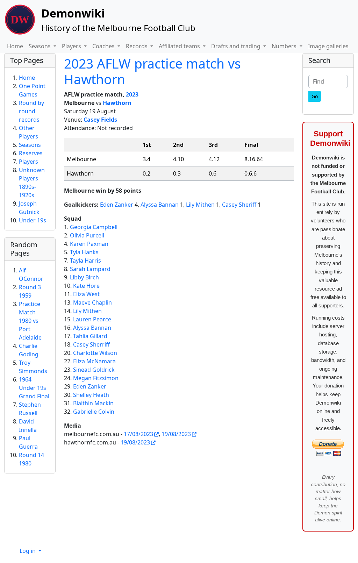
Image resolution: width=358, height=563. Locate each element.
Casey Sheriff (239, 204)
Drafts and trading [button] (236, 46)
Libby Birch (84, 277)
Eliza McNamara (94, 361)
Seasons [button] (40, 46)
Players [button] (72, 46)
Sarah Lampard (90, 269)
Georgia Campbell (93, 227)
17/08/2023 (138, 434)
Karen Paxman (89, 244)
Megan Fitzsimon (96, 378)
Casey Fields (100, 119)
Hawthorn (117, 103)
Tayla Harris (85, 260)
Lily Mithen (200, 204)
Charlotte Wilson (95, 353)
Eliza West (86, 294)
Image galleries (328, 46)
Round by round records (31, 111)
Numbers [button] (285, 46)
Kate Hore (86, 286)
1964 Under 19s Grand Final (34, 388)
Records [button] (137, 46)
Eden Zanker (116, 204)
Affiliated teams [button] (180, 46)
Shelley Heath (91, 395)
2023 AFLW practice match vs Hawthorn (152, 71)
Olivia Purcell (87, 235)
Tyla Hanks (84, 252)
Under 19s (32, 220)
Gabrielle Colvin (93, 411)
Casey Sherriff (91, 344)
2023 (132, 94)
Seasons (30, 145)
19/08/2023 (176, 434)
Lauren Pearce (92, 319)
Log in (28, 551)
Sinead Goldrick (94, 369)
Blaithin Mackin (93, 403)
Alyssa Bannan (160, 204)
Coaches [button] (104, 46)
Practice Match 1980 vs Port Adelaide (30, 320)
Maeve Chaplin (92, 302)
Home (15, 46)
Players (28, 161)
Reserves (31, 153)
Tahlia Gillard (90, 336)
